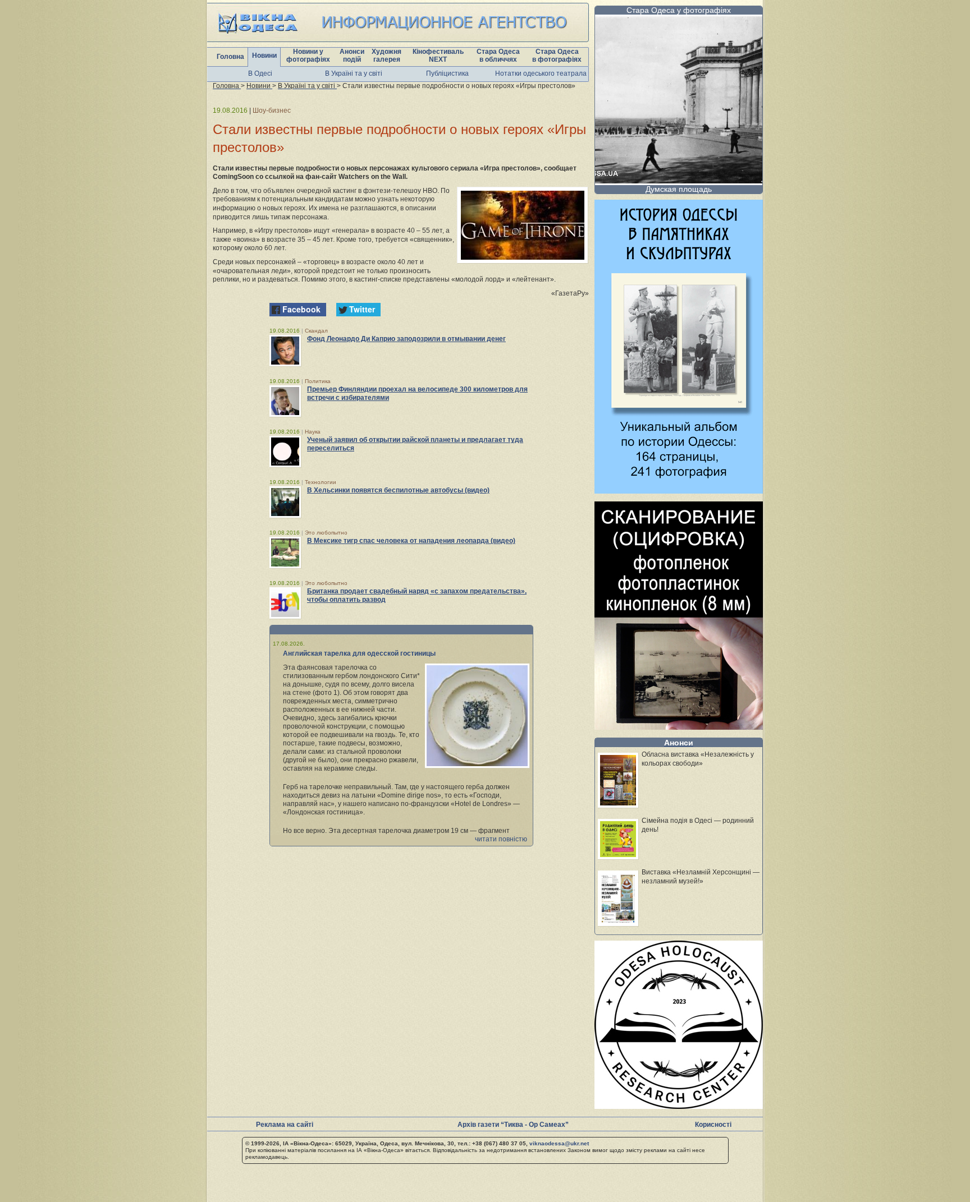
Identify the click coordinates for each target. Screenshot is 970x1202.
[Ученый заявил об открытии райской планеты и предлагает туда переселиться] (285, 451)
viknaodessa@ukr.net (559, 1143)
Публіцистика (447, 73)
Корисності (713, 1125)
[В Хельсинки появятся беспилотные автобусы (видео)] (285, 502)
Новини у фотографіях (308, 55)
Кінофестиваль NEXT (438, 55)
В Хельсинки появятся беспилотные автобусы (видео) (398, 490)
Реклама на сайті (284, 1125)
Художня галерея (386, 55)
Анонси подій (352, 55)
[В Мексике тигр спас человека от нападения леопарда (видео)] (285, 552)
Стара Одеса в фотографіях (557, 55)
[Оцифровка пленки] (678, 726)
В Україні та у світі (353, 73)
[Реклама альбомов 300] (678, 490)
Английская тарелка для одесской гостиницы (359, 653)
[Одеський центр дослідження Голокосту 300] (678, 1106)
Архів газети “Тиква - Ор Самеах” (513, 1125)
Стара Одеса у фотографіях (678, 10)
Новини (264, 55)
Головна (230, 57)
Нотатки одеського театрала (541, 73)
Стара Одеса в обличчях (498, 55)
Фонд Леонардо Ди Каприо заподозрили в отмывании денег (406, 339)
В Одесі (260, 73)
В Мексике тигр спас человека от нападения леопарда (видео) (411, 541)
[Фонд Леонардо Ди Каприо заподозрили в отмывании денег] (285, 351)
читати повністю (501, 839)
